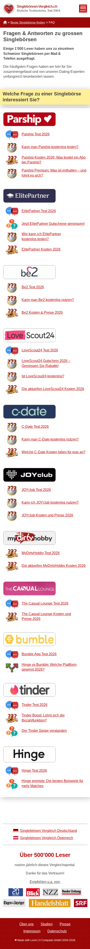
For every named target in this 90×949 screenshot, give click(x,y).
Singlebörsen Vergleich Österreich (46, 838)
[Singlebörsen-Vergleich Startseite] (5, 22)
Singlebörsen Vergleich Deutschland (48, 831)
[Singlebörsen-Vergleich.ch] (9, 9)
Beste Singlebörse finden (27, 22)
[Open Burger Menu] (83, 8)
